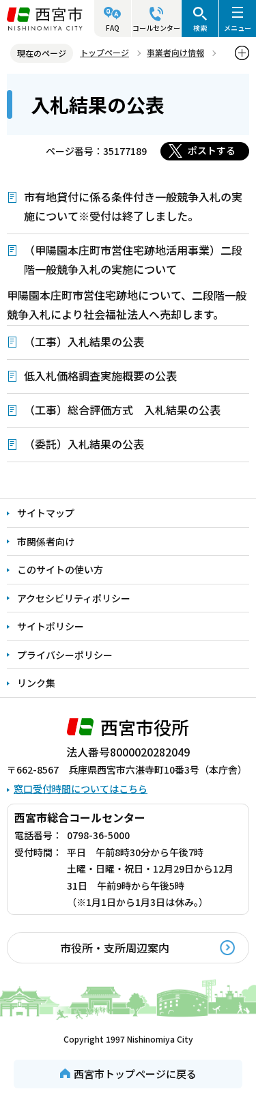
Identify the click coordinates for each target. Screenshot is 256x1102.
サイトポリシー (50, 626)
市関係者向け (45, 541)
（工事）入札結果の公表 (84, 341)
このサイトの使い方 (60, 569)
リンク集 (36, 683)
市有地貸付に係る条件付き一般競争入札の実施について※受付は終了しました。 (133, 206)
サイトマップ (45, 513)
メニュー (237, 28)
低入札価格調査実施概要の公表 (100, 375)
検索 (200, 28)
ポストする (212, 150)
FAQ (112, 28)
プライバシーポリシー (65, 655)
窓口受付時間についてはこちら (80, 788)
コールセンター (156, 28)
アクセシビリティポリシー (73, 598)
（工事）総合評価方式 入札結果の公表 (122, 409)
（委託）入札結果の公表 (84, 444)
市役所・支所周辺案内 (114, 947)
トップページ (104, 52)
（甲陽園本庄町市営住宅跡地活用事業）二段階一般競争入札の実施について (133, 259)
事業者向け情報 (175, 52)
